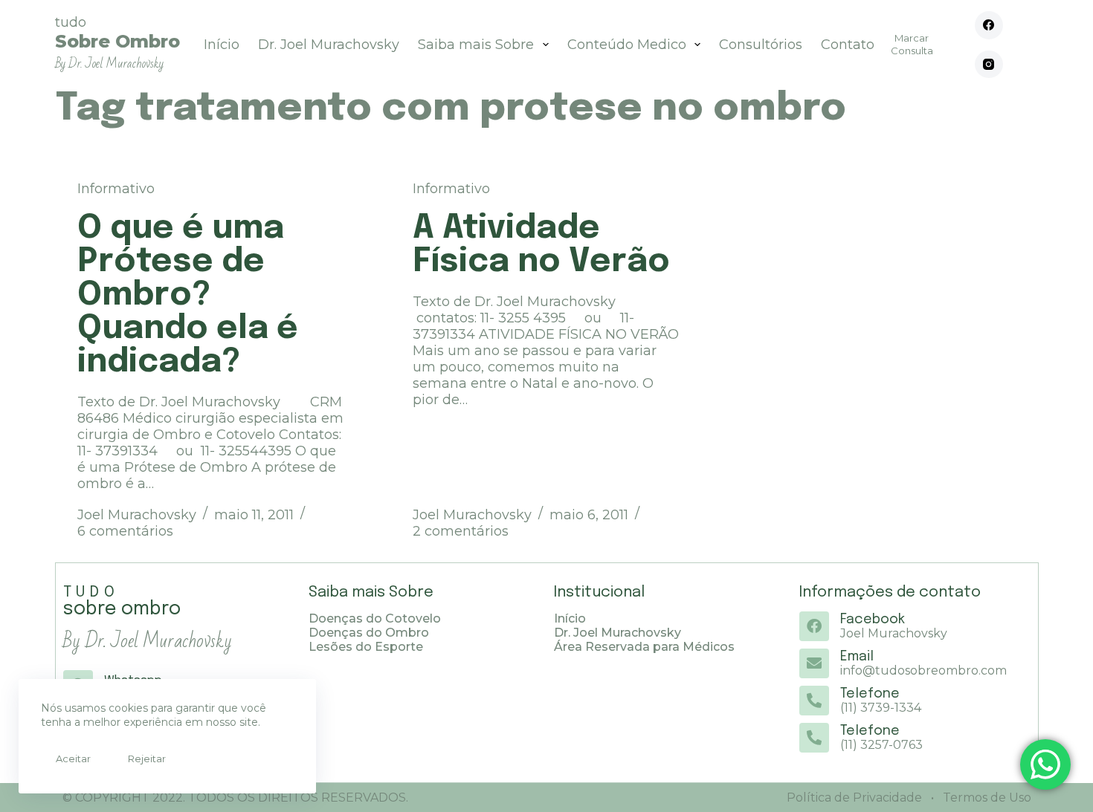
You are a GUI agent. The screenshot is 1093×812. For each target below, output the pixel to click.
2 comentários (461, 531)
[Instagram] (989, 65)
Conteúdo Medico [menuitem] (626, 44)
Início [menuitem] (221, 44)
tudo (117, 42)
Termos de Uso (985, 797)
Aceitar (73, 758)
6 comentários (125, 531)
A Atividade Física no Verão (541, 245)
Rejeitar (147, 758)
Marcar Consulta (912, 44)
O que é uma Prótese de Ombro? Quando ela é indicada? (187, 295)
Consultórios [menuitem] (760, 44)
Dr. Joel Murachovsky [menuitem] (328, 44)
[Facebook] (989, 25)
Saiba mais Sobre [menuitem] (476, 44)
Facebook (872, 619)
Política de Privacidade (854, 797)
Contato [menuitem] (847, 44)
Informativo (116, 189)
